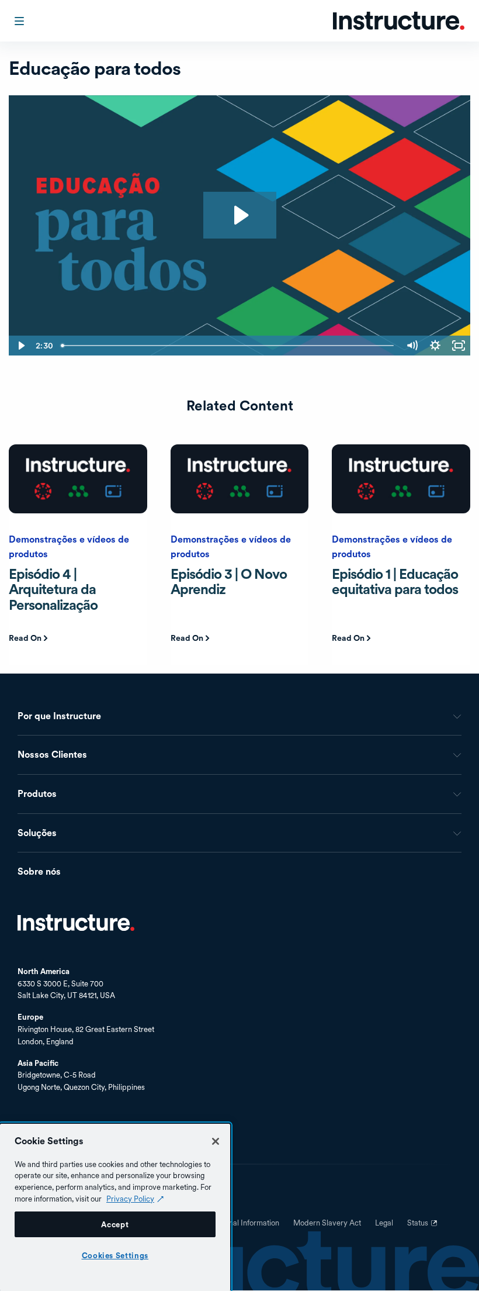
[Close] (215, 1141)
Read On (25, 638)
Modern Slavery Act (327, 1223)
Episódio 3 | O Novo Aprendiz (229, 581)
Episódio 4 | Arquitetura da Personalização (53, 589)
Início (76, 922)
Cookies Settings (115, 1255)
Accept (115, 1224)
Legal (384, 1223)
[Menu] (20, 21)
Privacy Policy (130, 1198)
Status (423, 1227)
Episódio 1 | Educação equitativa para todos (395, 581)
